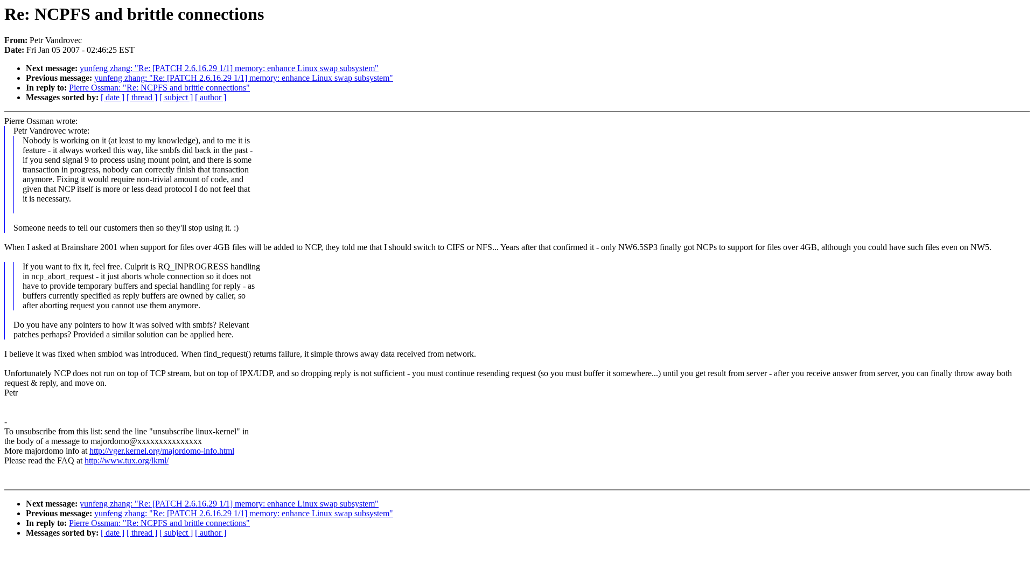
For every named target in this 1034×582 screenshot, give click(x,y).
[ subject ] (176, 97)
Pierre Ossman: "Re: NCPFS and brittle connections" (159, 87)
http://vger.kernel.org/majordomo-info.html (161, 450)
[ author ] (210, 97)
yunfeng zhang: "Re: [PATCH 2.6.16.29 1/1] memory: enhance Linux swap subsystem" (229, 68)
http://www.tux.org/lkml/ (127, 460)
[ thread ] (142, 97)
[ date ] (112, 97)
